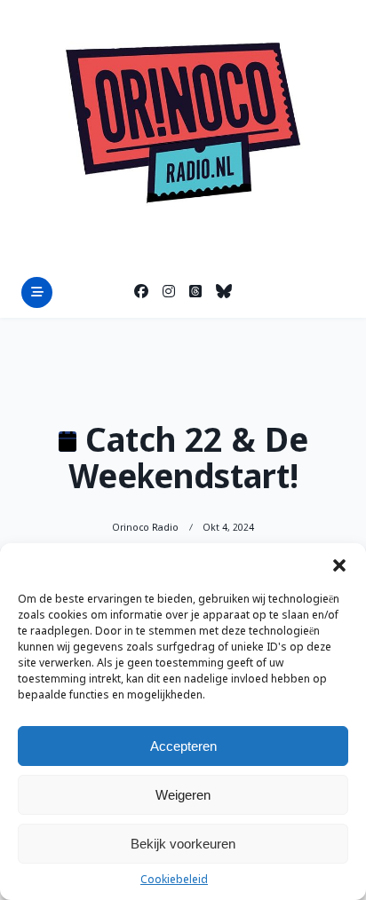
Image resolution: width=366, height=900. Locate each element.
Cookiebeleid (174, 880)
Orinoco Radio (145, 528)
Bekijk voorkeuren (183, 843)
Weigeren (183, 794)
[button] (339, 565)
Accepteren (183, 746)
